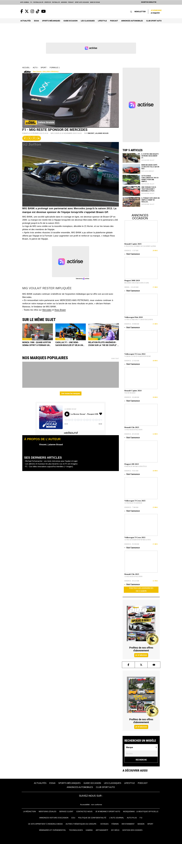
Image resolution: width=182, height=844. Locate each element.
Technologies (76, 830)
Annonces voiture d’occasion (53, 818)
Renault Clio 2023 (131, 427)
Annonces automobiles (132, 20)
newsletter (140, 11)
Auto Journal (24, 2)
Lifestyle (102, 20)
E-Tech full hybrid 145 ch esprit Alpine (140, 246)
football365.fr (38, 2)
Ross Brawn (60, 310)
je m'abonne (141, 655)
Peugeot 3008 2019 (132, 280)
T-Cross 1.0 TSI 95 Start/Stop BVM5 (137, 356)
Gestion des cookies (132, 830)
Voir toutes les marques (70, 393)
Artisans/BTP (102, 830)
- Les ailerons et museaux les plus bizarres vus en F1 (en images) (51, 464)
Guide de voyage (95, 2)
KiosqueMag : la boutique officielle (140, 811)
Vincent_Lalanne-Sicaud (98, 133)
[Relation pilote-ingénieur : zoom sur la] (103, 331)
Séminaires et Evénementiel (52, 830)
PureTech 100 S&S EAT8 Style (135, 466)
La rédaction (29, 811)
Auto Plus (132, 818)
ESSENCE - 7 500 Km (131, 507)
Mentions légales (47, 811)
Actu (35, 68)
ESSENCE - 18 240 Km (131, 397)
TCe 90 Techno (129, 393)
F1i (31, 2)
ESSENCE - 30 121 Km (131, 581)
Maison (141, 824)
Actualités (25, 20)
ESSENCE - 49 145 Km (131, 434)
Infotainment (128, 824)
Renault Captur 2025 (133, 244)
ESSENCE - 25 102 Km (131, 361)
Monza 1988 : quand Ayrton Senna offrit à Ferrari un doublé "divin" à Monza (36, 344)
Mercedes (47, 310)
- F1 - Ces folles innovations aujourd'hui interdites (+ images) (48, 466)
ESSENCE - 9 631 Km (131, 471)
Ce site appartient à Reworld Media (45, 824)
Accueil (26, 68)
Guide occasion (71, 20)
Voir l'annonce (132, 254)
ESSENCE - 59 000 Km (131, 324)
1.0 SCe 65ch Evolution (133, 430)
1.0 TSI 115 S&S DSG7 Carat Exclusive (138, 319)
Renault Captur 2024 (133, 391)
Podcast (114, 20)
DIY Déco (115, 830)
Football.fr (56, 2)
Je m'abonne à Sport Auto (107, 811)
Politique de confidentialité (92, 818)
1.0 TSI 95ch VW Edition (133, 503)
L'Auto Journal (116, 818)
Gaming (89, 830)
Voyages (104, 824)
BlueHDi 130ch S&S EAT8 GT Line (136, 283)
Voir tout (115, 358)
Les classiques (88, 20)
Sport (44, 68)
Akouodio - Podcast (67, 2)
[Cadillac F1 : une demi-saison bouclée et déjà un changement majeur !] (70, 331)
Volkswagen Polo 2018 (133, 317)
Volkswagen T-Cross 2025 (134, 501)
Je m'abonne (156, 11)
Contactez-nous (84, 811)
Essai (36, 20)
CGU (73, 818)
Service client (66, 811)
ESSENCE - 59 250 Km (131, 544)
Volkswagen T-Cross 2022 (134, 354)
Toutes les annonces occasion (141, 589)
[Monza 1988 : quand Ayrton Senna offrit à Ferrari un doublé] (37, 331)
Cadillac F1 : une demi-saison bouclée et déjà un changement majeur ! (69, 344)
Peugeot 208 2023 (131, 464)
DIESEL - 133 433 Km (131, 287)
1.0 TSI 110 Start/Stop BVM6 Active (137, 540)
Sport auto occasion (82, 2)
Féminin (115, 824)
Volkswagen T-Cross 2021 (134, 537)
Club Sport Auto (154, 20)
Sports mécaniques (51, 20)
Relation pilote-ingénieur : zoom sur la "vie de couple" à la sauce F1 (103, 344)
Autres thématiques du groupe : (81, 824)
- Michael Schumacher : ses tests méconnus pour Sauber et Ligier (51, 461)
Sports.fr (47, 2)
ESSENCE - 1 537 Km (131, 250)
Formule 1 (55, 68)
